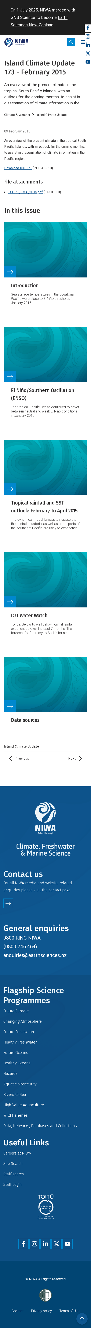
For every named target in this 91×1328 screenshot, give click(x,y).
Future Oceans (15, 1052)
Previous (22, 758)
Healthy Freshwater (20, 1042)
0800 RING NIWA (22, 938)
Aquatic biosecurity (20, 1084)
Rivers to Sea (14, 1094)
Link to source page (45, 266)
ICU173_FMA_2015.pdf (25, 192)
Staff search (13, 1174)
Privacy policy (41, 1311)
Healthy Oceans (16, 1063)
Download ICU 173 (18, 168)
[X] (88, 53)
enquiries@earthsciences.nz (35, 955)
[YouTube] (88, 62)
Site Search (13, 1163)
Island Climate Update (51, 115)
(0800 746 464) (20, 947)
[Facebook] (88, 28)
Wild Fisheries (15, 1115)
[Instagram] (88, 36)
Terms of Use (69, 1311)
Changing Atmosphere (22, 1021)
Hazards (10, 1073)
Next (72, 758)
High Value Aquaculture (23, 1104)
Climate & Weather (17, 115)
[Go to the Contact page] (8, 903)
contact (55, 889)
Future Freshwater (18, 1031)
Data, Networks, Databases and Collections (40, 1125)
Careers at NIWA (17, 1153)
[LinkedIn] (88, 45)
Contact (17, 1311)
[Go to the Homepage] (16, 42)
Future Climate (16, 1010)
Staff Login (12, 1184)
